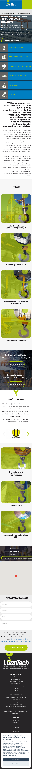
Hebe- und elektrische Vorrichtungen (16, 697)
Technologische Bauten (16, 681)
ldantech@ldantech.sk (25, 13)
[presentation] (4, 434)
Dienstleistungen (16, 679)
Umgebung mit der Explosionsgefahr (16, 706)
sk (8, 11)
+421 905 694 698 (9, 13)
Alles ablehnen (16, 764)
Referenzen (16, 688)
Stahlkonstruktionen (16, 704)
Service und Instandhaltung (16, 686)
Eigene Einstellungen (9, 755)
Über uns (16, 677)
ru (24, 11)
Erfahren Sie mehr (17, 364)
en (13, 11)
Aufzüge (16, 702)
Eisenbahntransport (16, 683)
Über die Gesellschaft (13, 40)
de (18, 11)
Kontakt (16, 690)
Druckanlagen (16, 699)
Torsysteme (16, 709)
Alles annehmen (16, 759)
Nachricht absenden (16, 647)
